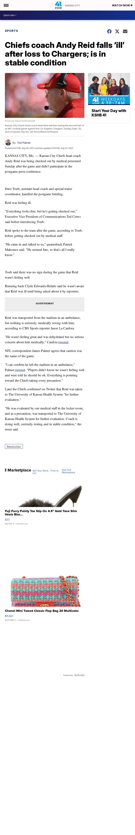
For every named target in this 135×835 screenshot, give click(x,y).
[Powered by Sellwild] (79, 675)
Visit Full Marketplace (68, 471)
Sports (11, 31)
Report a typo (14, 446)
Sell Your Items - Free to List (46, 471)
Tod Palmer (24, 142)
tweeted (63, 342)
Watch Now (121, 5)
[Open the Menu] (6, 5)
